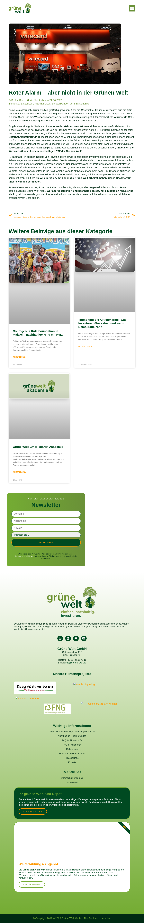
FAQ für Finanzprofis (72, 740)
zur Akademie (31, 884)
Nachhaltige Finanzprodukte (72, 736)
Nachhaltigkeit (42, 103)
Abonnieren (46, 542)
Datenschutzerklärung (24, 556)
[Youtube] (76, 638)
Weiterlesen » (19, 357)
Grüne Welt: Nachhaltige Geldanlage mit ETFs (72, 731)
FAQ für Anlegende (72, 744)
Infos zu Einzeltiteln (22, 103)
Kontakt (72, 762)
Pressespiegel (72, 758)
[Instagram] (60, 638)
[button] (132, 8)
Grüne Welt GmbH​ (72, 649)
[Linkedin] (68, 638)
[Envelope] (84, 638)
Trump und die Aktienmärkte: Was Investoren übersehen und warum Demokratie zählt (102, 323)
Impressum (72, 782)
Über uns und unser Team (72, 753)
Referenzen (72, 749)
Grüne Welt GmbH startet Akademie (38, 446)
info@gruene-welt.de (75, 662)
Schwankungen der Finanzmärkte (70, 103)
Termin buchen (32, 811)
